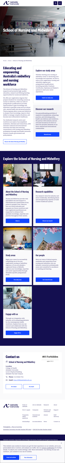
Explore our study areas (47, 98)
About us (18, 221)
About (55, 404)
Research (46, 404)
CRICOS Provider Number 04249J (42, 429)
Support (56, 410)
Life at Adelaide (36, 404)
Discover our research (47, 221)
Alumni (46, 415)
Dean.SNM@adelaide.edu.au (22, 380)
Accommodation (37, 421)
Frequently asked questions (25, 416)
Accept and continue (11, 457)
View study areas (17, 280)
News (45, 421)
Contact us (57, 421)
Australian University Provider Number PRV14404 (17, 429)
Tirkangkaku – (12, 426)
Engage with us (17, 333)
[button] (61, 443)
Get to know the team (47, 280)
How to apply (26, 410)
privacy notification (48, 448)
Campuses (35, 410)
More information (28, 457)
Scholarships (26, 421)
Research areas (47, 134)
